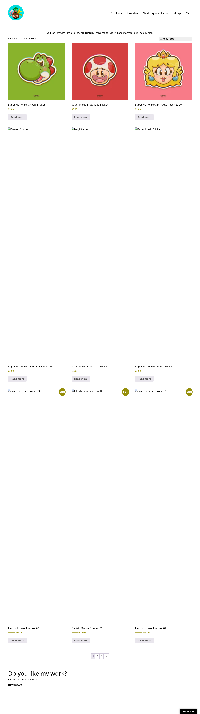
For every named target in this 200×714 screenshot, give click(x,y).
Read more (17, 117)
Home (164, 13)
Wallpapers (151, 13)
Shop (177, 13)
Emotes (132, 13)
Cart (189, 13)
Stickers (116, 13)
